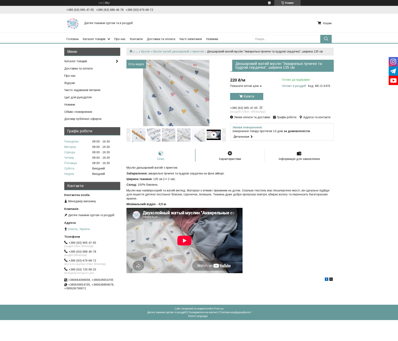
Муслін (145, 51)
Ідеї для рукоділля (78, 97)
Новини (69, 104)
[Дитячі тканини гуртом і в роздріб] (72, 23)
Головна (72, 39)
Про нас (120, 39)
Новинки (212, 39)
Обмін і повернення (78, 111)
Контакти (136, 39)
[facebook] (326, 279)
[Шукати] (326, 39)
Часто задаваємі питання (82, 90)
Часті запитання (190, 39)
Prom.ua (218, 308)
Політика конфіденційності (235, 312)
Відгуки (69, 83)
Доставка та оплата (161, 39)
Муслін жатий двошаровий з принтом (178, 51)
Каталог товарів (94, 39)
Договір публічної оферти (82, 119)
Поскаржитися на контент (203, 312)
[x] (331, 279)
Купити (249, 96)
